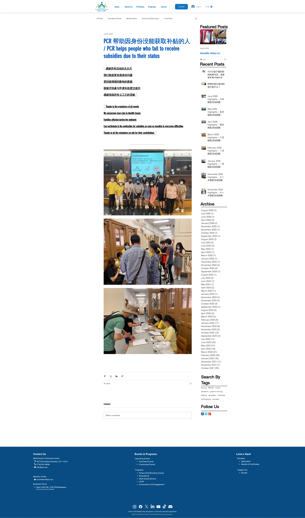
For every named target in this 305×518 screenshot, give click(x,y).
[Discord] (170, 515)
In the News (168, 18)
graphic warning (216, 391)
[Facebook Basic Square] (202, 413)
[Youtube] (158, 515)
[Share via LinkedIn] (116, 376)
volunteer (215, 399)
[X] (146, 515)
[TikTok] (164, 515)
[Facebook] (140, 515)
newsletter (212, 395)
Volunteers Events (114, 18)
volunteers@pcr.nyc (45, 487)
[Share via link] (122, 376)
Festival (204, 388)
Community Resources (150, 18)
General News (131, 18)
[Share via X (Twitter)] (110, 376)
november (221, 395)
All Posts (100, 18)
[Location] (35, 469)
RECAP (211, 388)
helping (204, 395)
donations (205, 391)
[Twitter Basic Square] (206, 413)
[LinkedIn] (152, 515)
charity (217, 388)
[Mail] (35, 475)
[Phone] (35, 472)
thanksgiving (206, 399)
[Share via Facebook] (105, 376)
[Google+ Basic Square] (209, 413)
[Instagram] (134, 515)
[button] (140, 6)
